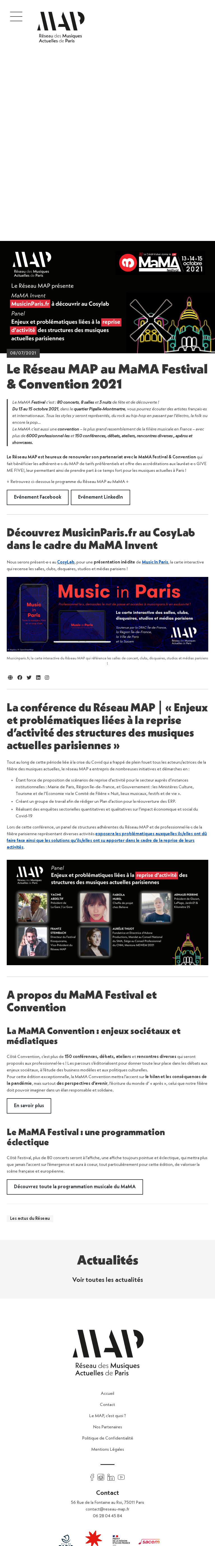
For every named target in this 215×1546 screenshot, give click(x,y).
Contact (107, 1405)
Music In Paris (155, 562)
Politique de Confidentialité (107, 1438)
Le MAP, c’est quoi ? (107, 1416)
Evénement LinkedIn (100, 497)
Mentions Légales (107, 1449)
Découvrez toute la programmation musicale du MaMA (75, 1186)
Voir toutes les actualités (107, 1280)
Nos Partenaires (107, 1427)
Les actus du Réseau (30, 1218)
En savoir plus (29, 1105)
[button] (16, 16)
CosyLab (65, 562)
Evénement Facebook (37, 497)
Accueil (107, 1393)
